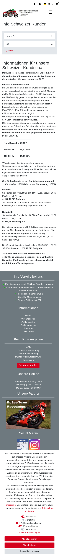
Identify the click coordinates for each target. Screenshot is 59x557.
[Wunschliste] (53, 4)
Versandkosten (28, 319)
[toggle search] (49, 4)
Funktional (31, 529)
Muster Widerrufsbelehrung (28, 357)
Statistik (30, 520)
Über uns (28, 328)
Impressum (28, 360)
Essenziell (31, 516)
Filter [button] (10, 50)
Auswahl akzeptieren (29, 551)
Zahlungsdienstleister (31, 523)
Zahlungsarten (28, 322)
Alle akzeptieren (29, 539)
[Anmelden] (35, 4)
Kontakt (28, 315)
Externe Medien (30, 526)
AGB (28, 347)
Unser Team (28, 331)
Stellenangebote (28, 325)
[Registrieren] (40, 4)
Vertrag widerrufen (28, 365)
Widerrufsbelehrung (28, 353)
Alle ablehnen (29, 545)
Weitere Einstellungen (29, 532)
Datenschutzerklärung (28, 350)
